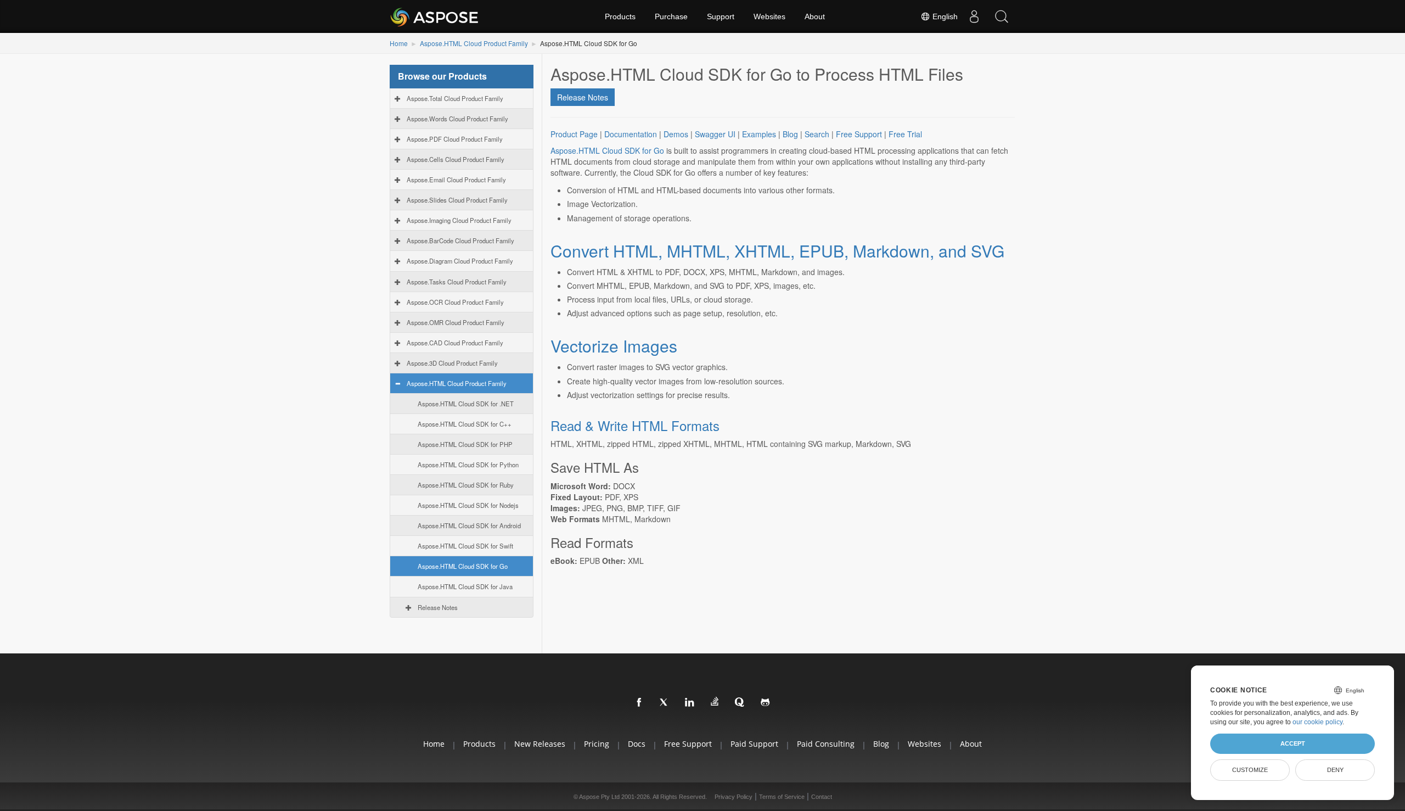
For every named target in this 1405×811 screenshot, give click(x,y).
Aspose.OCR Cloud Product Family (455, 302)
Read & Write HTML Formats (635, 425)
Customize (1250, 770)
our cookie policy (1317, 722)
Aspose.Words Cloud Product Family (457, 118)
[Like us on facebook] (639, 703)
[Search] (1001, 16)
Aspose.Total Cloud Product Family (455, 98)
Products (620, 16)
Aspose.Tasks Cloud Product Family (457, 281)
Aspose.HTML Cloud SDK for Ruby (466, 484)
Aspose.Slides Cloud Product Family (457, 199)
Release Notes (438, 607)
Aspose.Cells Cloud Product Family (455, 159)
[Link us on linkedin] (690, 703)
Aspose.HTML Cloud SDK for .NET (466, 403)
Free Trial (905, 133)
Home (399, 43)
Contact (821, 796)
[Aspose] (435, 16)
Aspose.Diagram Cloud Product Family (460, 260)
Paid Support (754, 744)
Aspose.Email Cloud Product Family (456, 179)
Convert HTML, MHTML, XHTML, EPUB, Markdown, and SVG (777, 250)
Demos (676, 133)
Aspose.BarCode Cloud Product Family (460, 240)
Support (720, 16)
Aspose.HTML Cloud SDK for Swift (465, 545)
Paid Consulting (826, 744)
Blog (790, 133)
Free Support (859, 133)
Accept (1292, 743)
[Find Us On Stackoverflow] (715, 702)
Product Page (574, 133)
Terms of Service (782, 796)
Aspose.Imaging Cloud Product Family (459, 220)
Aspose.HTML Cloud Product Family (474, 43)
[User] (974, 16)
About (815, 16)
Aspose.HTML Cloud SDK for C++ (465, 424)
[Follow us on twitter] (664, 703)
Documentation (630, 133)
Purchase (671, 16)
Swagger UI (715, 133)
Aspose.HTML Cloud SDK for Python (468, 464)
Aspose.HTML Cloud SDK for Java (465, 586)
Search (817, 133)
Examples (759, 133)
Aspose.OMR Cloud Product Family (455, 322)
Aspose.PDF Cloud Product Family (455, 139)
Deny (1335, 770)
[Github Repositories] (765, 703)
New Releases (539, 744)
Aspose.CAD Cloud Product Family (455, 342)
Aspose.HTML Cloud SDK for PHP (465, 444)
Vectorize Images (613, 345)
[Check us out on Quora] (740, 703)
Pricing (596, 744)
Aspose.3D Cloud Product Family (452, 363)
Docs (636, 744)
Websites (769, 16)
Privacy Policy (733, 796)
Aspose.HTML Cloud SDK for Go (463, 566)
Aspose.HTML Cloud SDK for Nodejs (468, 505)
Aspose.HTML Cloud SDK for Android (469, 525)
